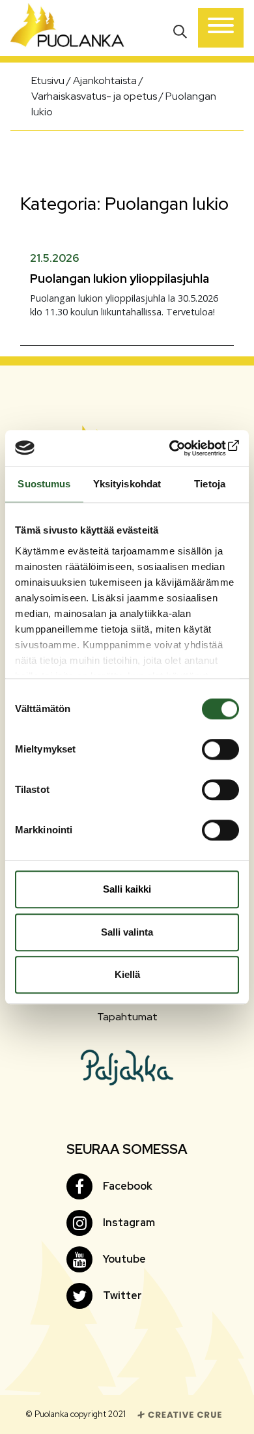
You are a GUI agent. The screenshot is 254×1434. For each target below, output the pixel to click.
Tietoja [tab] (209, 483)
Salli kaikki (127, 889)
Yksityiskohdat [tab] (127, 483)
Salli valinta (127, 932)
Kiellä (127, 974)
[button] (181, 30)
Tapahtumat (127, 1017)
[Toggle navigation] (221, 28)
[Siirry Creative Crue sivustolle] (180, 1413)
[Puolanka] (67, 28)
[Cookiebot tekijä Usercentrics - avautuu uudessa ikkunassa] (182, 448)
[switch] (220, 749)
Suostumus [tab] (44, 483)
